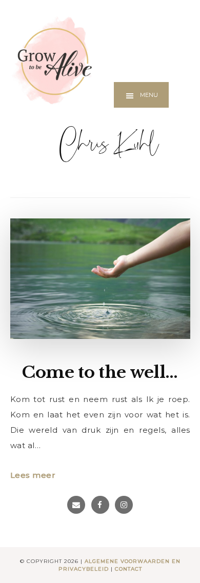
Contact (128, 569)
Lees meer (33, 475)
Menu (149, 94)
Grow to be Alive (51, 60)
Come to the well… (99, 372)
